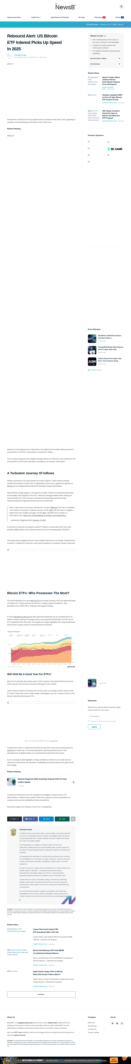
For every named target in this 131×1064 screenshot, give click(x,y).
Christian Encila (20, 55)
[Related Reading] (74, 782)
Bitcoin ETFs (35, 601)
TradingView (53, 741)
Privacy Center (93, 1032)
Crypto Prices (35, 17)
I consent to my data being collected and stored (103, 721)
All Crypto (82, 17)
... (98, 680)
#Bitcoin (54, 507)
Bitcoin (10, 486)
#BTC (51, 510)
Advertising (92, 1026)
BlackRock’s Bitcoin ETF (23, 617)
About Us (91, 1022)
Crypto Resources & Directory (60, 17)
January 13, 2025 (39, 520)
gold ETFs (11, 750)
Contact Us (92, 1029)
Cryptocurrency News (13, 17)
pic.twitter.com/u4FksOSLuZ (55, 515)
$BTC (45, 513)
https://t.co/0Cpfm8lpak (33, 515)
